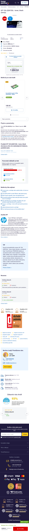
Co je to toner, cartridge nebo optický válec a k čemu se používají (15, 191)
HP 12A (21, 6)
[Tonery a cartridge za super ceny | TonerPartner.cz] (5, 3)
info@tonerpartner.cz (11, 363)
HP (17, 6)
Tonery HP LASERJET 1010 (7, 150)
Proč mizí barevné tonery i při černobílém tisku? (13, 209)
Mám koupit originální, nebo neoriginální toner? (13, 195)
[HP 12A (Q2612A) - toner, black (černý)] (14, 31)
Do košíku (21, 528)
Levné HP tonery (6, 338)
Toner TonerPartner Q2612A (9, 173)
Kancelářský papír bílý (7, 342)
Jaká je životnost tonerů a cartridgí (10, 207)
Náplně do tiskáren (12, 6)
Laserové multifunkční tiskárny (9, 340)
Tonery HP (5, 336)
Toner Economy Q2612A (8, 178)
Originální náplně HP (17, 334)
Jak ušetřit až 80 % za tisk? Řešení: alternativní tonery (14, 193)
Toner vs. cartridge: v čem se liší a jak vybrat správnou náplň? (15, 204)
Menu (25, 2)
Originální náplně (6, 334)
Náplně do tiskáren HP (19, 332)
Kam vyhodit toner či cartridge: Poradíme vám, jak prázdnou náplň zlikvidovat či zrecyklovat (14, 201)
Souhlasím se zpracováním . (11, 437)
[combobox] (14, 63)
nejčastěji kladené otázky (8, 136)
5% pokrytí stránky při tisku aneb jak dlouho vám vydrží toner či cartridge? (15, 198)
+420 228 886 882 (10, 358)
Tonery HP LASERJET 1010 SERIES (8, 152)
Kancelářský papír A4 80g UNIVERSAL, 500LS (12, 94)
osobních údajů (17, 437)
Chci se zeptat (7, 366)
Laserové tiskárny (24, 338)
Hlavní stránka (3, 6)
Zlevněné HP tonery (14, 336)
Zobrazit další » (4, 303)
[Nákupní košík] (18, 2)
